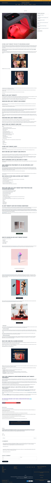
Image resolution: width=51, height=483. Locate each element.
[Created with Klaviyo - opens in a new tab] (25, 250)
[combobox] (32, 245)
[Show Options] (37, 245)
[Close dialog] (38, 233)
